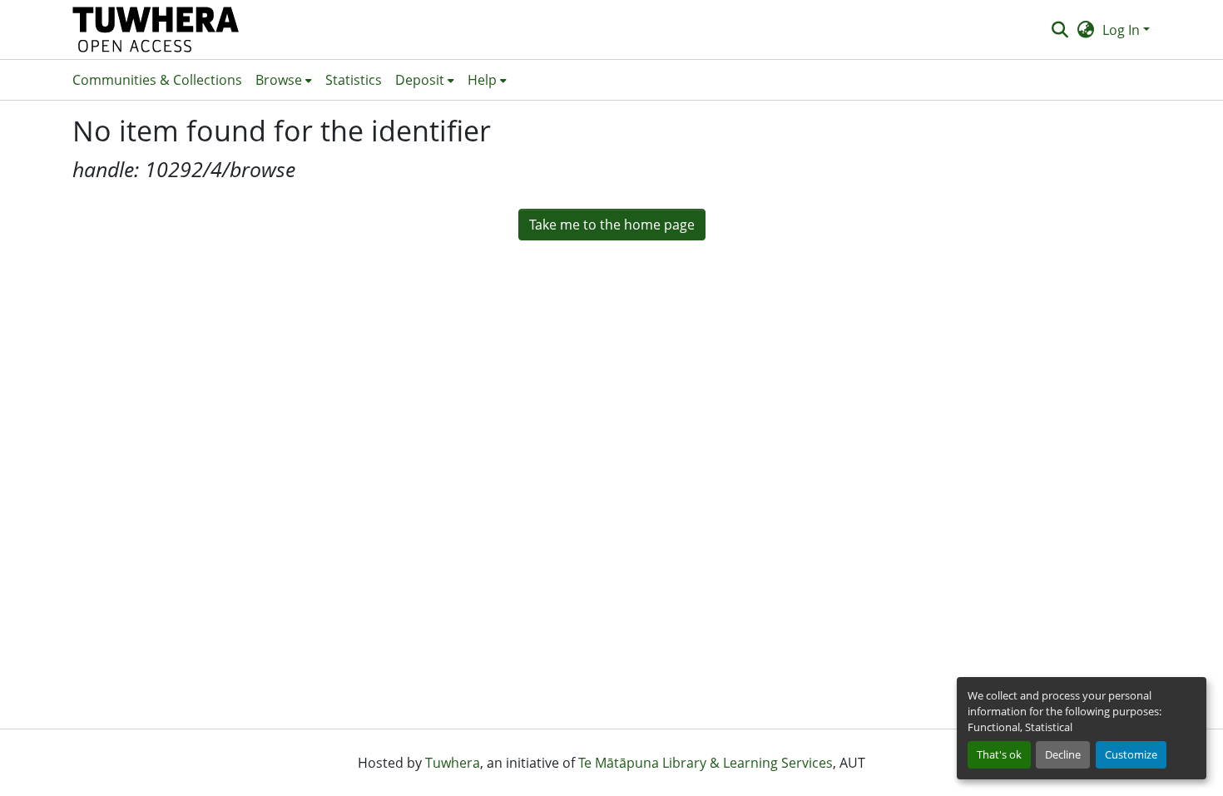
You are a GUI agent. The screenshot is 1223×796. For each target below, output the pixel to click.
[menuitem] (283, 79)
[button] (156, 29)
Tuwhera (452, 763)
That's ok (999, 754)
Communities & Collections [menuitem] (157, 80)
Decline (1063, 754)
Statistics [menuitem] (353, 80)
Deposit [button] (419, 80)
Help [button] (482, 80)
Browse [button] (278, 80)
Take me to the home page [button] (612, 224)
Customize (1131, 754)
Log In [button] (1122, 30)
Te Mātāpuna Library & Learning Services (705, 763)
